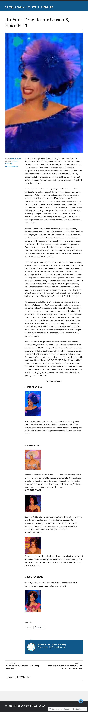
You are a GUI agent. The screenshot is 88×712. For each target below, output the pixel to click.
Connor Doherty (11, 162)
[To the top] (80, 701)
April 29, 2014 (15, 158)
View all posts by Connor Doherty (51, 647)
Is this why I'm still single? (29, 7)
